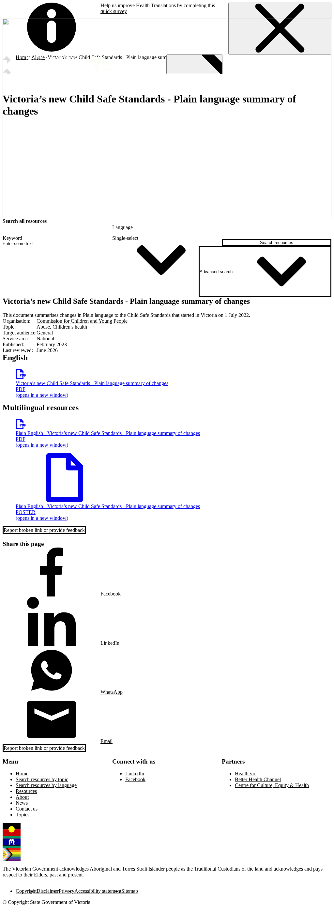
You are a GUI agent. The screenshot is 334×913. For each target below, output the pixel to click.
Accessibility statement (97, 891)
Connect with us (133, 761)
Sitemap (129, 891)
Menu (10, 761)
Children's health (70, 327)
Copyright (26, 891)
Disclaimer (48, 891)
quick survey (113, 11)
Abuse (43, 327)
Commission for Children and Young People (82, 321)
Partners (233, 761)
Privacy (66, 891)
